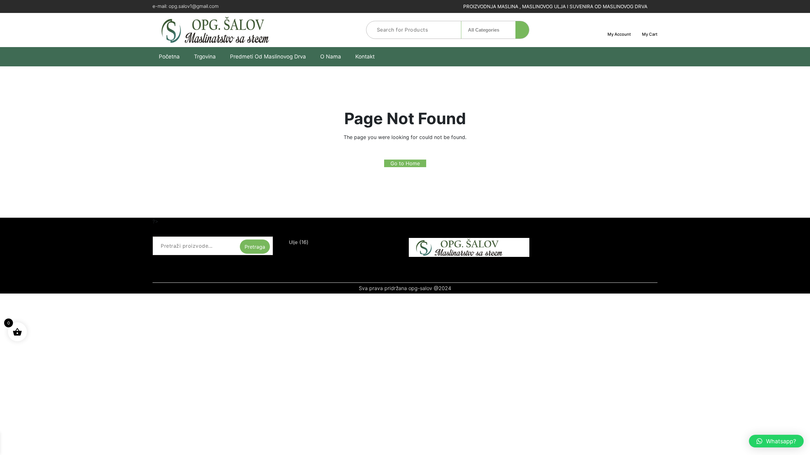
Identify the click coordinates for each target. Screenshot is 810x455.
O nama (330, 56)
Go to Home (405, 163)
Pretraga (255, 247)
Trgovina (205, 56)
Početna (169, 56)
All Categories (484, 30)
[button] (776, 441)
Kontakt (365, 56)
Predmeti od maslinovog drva (268, 56)
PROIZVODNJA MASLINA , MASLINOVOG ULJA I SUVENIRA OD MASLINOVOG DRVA (554, 6)
